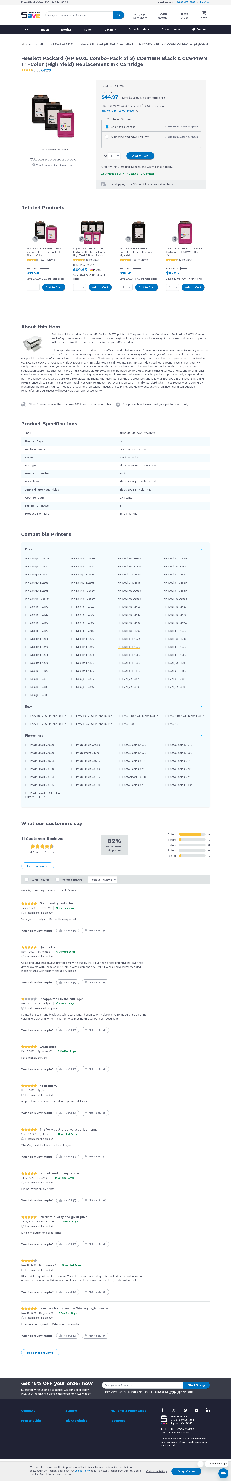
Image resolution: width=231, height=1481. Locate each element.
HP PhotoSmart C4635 (132, 744)
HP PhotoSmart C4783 (39, 777)
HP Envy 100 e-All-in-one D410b (91, 715)
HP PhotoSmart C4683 (39, 760)
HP (26, 29)
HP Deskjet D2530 (36, 574)
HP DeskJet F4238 (175, 638)
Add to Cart (54, 287)
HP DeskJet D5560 (83, 598)
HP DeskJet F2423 (36, 614)
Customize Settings (156, 1471)
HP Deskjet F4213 (36, 638)
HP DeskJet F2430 (82, 614)
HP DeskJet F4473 (129, 678)
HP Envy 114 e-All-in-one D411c (91, 723)
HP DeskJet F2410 (82, 606)
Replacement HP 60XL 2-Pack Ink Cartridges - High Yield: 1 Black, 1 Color (44, 252)
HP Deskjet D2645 (129, 582)
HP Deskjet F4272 (135, 173)
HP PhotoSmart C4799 (132, 785)
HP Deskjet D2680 (175, 590)
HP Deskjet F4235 (129, 638)
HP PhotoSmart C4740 (85, 768)
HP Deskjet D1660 (175, 558)
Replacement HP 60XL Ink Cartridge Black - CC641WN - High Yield (137, 252)
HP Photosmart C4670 (85, 752)
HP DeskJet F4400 (36, 670)
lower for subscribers (159, 184)
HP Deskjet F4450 (175, 670)
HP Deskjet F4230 (82, 638)
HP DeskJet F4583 (36, 695)
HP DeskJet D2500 (175, 566)
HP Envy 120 (126, 723)
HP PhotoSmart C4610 (85, 744)
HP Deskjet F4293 (129, 662)
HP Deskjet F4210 (175, 630)
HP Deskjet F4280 (129, 654)
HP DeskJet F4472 (82, 678)
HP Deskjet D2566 (36, 582)
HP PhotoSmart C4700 (39, 768)
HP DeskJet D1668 (83, 566)
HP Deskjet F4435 (82, 670)
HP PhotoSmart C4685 (85, 760)
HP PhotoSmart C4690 (178, 760)
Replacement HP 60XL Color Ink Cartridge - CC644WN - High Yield (184, 252)
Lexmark (110, 29)
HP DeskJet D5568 (175, 598)
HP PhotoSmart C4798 (85, 785)
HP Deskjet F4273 (175, 646)
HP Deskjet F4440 (129, 670)
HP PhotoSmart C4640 (178, 744)
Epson (45, 29)
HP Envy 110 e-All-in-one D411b (184, 715)
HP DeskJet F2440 (129, 614)
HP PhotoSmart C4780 (178, 768)
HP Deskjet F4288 (36, 662)
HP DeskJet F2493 (36, 630)
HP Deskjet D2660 (175, 582)
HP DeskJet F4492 (82, 686)
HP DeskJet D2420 (129, 566)
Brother (66, 29)
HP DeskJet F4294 (175, 662)
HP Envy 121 (172, 723)
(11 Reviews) (42, 69)
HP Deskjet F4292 (82, 662)
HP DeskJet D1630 (83, 558)
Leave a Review (37, 866)
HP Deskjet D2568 (82, 582)
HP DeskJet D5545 (37, 598)
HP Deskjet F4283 (175, 654)
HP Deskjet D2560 (129, 574)
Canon (88, 29)
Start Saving (196, 1385)
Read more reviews (40, 1352)
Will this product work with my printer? (53, 159)
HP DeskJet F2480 (36, 622)
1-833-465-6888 (186, 2)
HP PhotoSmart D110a (178, 785)
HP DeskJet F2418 (129, 606)
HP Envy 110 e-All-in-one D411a (138, 715)
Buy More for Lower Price (117, 110)
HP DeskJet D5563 (129, 598)
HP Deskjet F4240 (36, 646)
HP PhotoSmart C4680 (178, 752)
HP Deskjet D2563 (175, 574)
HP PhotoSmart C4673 (132, 752)
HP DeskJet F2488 (129, 622)
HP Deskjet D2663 (36, 590)
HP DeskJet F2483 (82, 622)
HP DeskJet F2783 (82, 630)
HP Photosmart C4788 (132, 777)
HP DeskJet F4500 (129, 686)
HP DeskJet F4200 (129, 630)
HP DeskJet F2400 (36, 606)
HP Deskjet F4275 (82, 654)
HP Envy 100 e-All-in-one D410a (45, 715)
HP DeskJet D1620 (37, 558)
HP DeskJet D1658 (129, 558)
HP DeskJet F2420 (175, 606)
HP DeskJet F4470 (36, 678)
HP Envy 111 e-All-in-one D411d (45, 723)
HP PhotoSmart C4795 (39, 785)
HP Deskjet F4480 (175, 678)
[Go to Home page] (30, 15)
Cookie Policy (82, 1470)
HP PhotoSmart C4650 (39, 752)
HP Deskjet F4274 (36, 654)
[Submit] (118, 15)
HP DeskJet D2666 (83, 590)
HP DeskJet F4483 (36, 686)
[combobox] (84, 15)
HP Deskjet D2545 (82, 574)
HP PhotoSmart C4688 (132, 760)
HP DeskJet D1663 (37, 566)
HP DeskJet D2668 (129, 590)
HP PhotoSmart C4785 (85, 777)
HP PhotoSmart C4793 (178, 777)
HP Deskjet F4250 (82, 646)
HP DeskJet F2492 (175, 622)
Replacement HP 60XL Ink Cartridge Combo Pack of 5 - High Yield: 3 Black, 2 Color (90, 252)
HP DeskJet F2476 (175, 614)
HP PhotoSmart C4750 (132, 768)
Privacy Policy (175, 1392)
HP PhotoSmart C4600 (39, 744)
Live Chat (204, 2)
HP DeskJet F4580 (175, 686)
